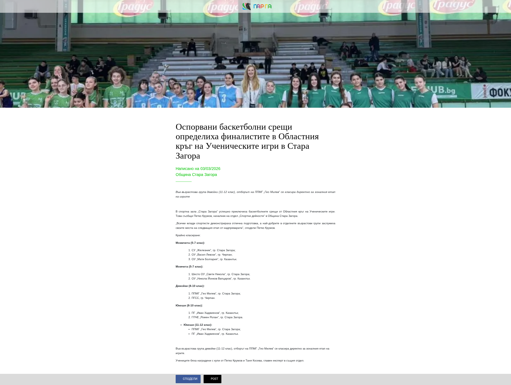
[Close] (8, 6)
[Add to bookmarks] (330, 379)
